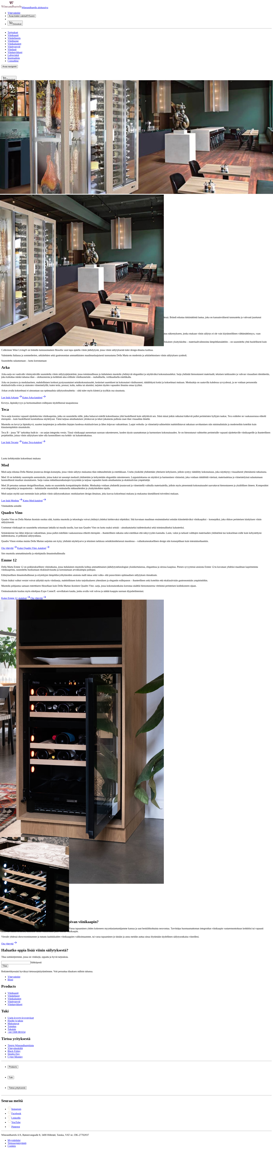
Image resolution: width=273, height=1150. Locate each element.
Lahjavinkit (13, 55)
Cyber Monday (15, 1056)
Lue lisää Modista (10, 500)
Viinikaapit (13, 35)
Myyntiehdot (14, 1140)
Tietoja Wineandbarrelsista (21, 1045)
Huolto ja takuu (15, 1020)
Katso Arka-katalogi (32, 397)
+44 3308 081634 (16, 1032)
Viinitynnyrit (14, 46)
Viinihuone (13, 41)
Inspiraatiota (14, 58)
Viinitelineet (14, 996)
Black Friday (14, 1051)
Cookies (12, 1146)
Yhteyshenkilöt (15, 1048)
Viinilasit (12, 49)
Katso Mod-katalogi (33, 500)
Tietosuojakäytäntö (17, 1143)
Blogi (10, 979)
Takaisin (12, 1029)
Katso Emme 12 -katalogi (14, 598)
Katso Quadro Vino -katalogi (31, 548)
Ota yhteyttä (7, 548)
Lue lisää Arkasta (9, 397)
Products (13, 1067)
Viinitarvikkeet (15, 52)
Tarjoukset (13, 32)
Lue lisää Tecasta (9, 442)
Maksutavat (13, 1023)
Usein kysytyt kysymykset (21, 1017)
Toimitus (12, 1026)
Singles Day (14, 1054)
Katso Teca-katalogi (32, 442)
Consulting (13, 61)
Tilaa (5, 966)
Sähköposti (36, 962)
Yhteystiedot (14, 13)
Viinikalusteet (14, 43)
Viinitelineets (14, 38)
